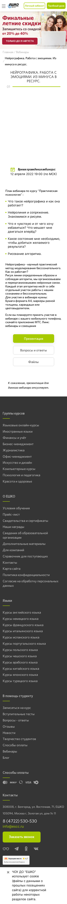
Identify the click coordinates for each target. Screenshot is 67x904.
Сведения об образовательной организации (25, 535)
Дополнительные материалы (24, 544)
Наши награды (13, 527)
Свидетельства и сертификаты (25, 521)
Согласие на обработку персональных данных (30, 583)
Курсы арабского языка (20, 662)
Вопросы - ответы (16, 720)
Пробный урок (56, 5)
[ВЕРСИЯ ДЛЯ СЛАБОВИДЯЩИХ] (6, 849)
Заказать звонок (21, 837)
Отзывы (9, 726)
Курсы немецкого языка (20, 619)
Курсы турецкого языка (20, 681)
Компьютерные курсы (19, 469)
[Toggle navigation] (4, 5)
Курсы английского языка (22, 612)
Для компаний (13, 550)
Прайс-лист (11, 514)
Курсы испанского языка (21, 637)
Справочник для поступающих (25, 556)
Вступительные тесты (19, 714)
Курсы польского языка (20, 650)
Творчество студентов (19, 739)
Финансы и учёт (14, 438)
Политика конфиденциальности (26, 575)
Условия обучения (16, 508)
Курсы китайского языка (21, 669)
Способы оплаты (15, 745)
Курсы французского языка (23, 625)
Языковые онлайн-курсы (21, 425)
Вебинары (10, 751)
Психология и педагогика (21, 475)
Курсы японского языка (20, 675)
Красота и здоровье (17, 481)
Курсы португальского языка (24, 643)
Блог (6, 758)
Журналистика (13, 450)
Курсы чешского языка (20, 656)
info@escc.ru (13, 826)
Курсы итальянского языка (23, 631)
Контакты (10, 562)
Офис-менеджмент (17, 456)
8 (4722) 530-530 (20, 821)
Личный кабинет (34, 5)
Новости (9, 733)
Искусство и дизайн (17, 462)
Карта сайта (11, 569)
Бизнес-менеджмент (18, 444)
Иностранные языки (18, 431)
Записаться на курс (17, 708)
